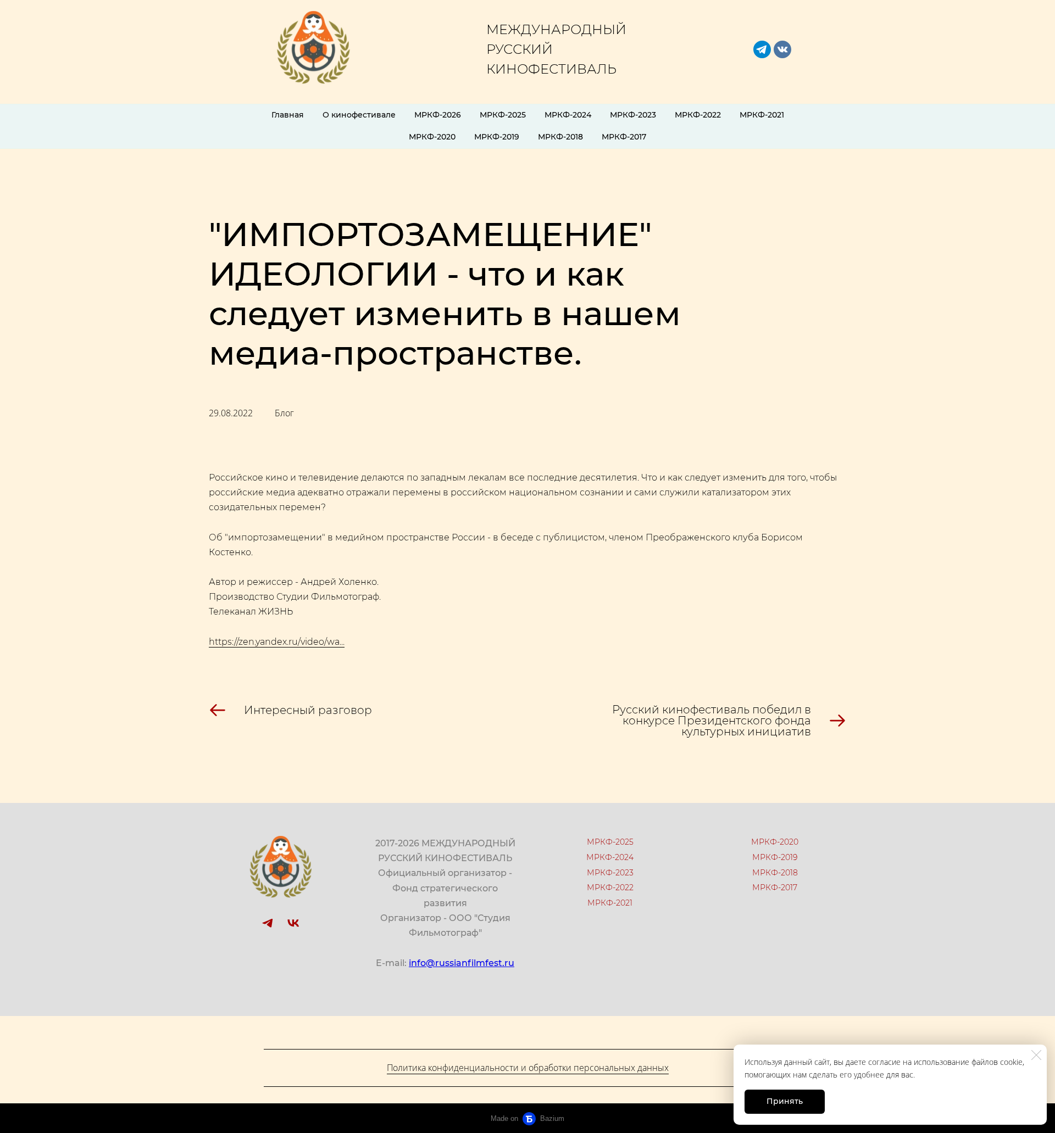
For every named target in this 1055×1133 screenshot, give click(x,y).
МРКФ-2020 (432, 137)
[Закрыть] (1036, 1055)
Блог (284, 413)
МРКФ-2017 (624, 137)
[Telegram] (267, 923)
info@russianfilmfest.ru (461, 963)
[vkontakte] (782, 49)
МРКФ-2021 (762, 115)
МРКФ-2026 (437, 115)
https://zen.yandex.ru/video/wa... (277, 642)
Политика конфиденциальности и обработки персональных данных (528, 1068)
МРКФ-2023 (633, 115)
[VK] (293, 923)
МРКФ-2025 (503, 115)
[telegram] (762, 49)
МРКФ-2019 (496, 137)
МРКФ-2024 (568, 115)
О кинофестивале (359, 115)
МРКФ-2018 (560, 137)
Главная (287, 115)
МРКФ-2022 (698, 115)
